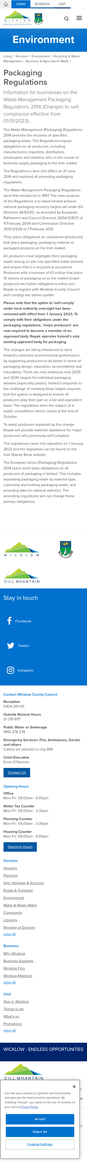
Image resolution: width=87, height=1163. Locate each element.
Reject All (40, 1132)
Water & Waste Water (20, 905)
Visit (62, 4)
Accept (40, 1119)
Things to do (13, 1009)
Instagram (25, 670)
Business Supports (18, 961)
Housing (10, 868)
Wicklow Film (14, 968)
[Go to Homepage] (21, 549)
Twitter (23, 645)
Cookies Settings (40, 1144)
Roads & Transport (18, 890)
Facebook (23, 621)
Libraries (10, 920)
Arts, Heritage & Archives (23, 883)
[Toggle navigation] (79, 18)
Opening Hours (20, 847)
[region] (40, 1119)
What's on (11, 1016)
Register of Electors (19, 927)
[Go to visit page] (65, 549)
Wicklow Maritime (17, 976)
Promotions (12, 1024)
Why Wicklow (14, 953)
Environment (13, 898)
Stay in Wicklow (16, 1001)
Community (12, 912)
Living (21, 4)
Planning (10, 875)
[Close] (74, 1087)
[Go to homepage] (21, 575)
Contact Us (17, 772)
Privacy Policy (29, 1107)
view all (9, 934)
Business (42, 4)
